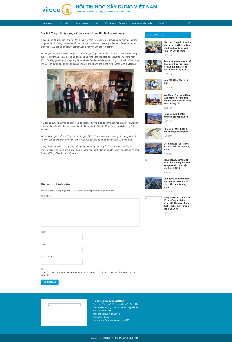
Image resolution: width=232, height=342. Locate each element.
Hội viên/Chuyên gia (115, 23)
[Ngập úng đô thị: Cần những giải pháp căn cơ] (153, 114)
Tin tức (96, 23)
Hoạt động (82, 23)
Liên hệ (160, 23)
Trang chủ (48, 23)
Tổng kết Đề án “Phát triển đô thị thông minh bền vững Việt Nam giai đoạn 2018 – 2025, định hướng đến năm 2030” (177, 203)
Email (44, 244)
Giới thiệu (64, 23)
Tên (43, 232)
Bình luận (47, 196)
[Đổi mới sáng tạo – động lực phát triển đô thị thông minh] (153, 144)
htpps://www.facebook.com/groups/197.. (112, 320)
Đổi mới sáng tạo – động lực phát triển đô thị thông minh (177, 147)
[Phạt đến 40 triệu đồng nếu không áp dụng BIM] (153, 129)
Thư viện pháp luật (142, 23)
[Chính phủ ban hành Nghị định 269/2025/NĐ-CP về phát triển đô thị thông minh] (153, 179)
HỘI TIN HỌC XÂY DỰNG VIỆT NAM (116, 7)
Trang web (47, 257)
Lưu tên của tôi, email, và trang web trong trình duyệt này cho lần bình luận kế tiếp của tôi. (89, 273)
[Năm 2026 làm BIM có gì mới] (153, 80)
